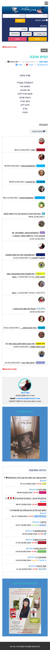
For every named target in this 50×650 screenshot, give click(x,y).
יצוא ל (19, 64)
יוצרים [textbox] (24, 29)
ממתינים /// (41, 557)
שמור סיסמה (40, 20)
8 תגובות (30, 548)
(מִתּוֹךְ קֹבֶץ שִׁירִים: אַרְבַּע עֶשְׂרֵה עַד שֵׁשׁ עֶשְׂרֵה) (28, 510)
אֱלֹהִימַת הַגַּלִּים (40, 548)
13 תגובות (43, 64)
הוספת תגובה (37, 131)
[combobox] (19, 29)
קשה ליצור (42, 489)
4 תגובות (33, 489)
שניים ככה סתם (40, 539)
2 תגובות (32, 557)
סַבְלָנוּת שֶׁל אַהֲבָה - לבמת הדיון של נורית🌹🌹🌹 (26, 498)
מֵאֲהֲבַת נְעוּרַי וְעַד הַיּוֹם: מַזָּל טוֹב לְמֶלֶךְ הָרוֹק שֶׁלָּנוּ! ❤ (26, 477)
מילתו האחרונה (40, 530)
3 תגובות (36, 522)
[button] (46, 3)
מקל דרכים (41, 566)
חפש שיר (43, 25)
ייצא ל (30, 64)
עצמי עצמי (25, 392)
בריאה (43, 522)
